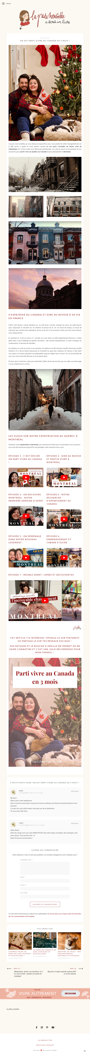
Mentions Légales (45, 1045)
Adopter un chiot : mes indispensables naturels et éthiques (69, 953)
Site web (23, 893)
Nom (22, 877)
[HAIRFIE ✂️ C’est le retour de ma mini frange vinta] (22, 1016)
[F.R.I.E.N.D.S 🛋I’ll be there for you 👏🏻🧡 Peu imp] (67, 1016)
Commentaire (26, 860)
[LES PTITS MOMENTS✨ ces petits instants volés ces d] (7, 1016)
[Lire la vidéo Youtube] (26, 477)
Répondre (75, 791)
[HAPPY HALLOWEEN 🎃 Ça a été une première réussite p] (82, 1016)
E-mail (23, 885)
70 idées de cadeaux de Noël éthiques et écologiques (44, 952)
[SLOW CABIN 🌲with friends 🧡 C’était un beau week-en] (52, 1016)
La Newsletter (45, 1040)
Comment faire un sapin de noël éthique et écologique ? (20, 953)
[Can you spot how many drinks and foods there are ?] (37, 1016)
